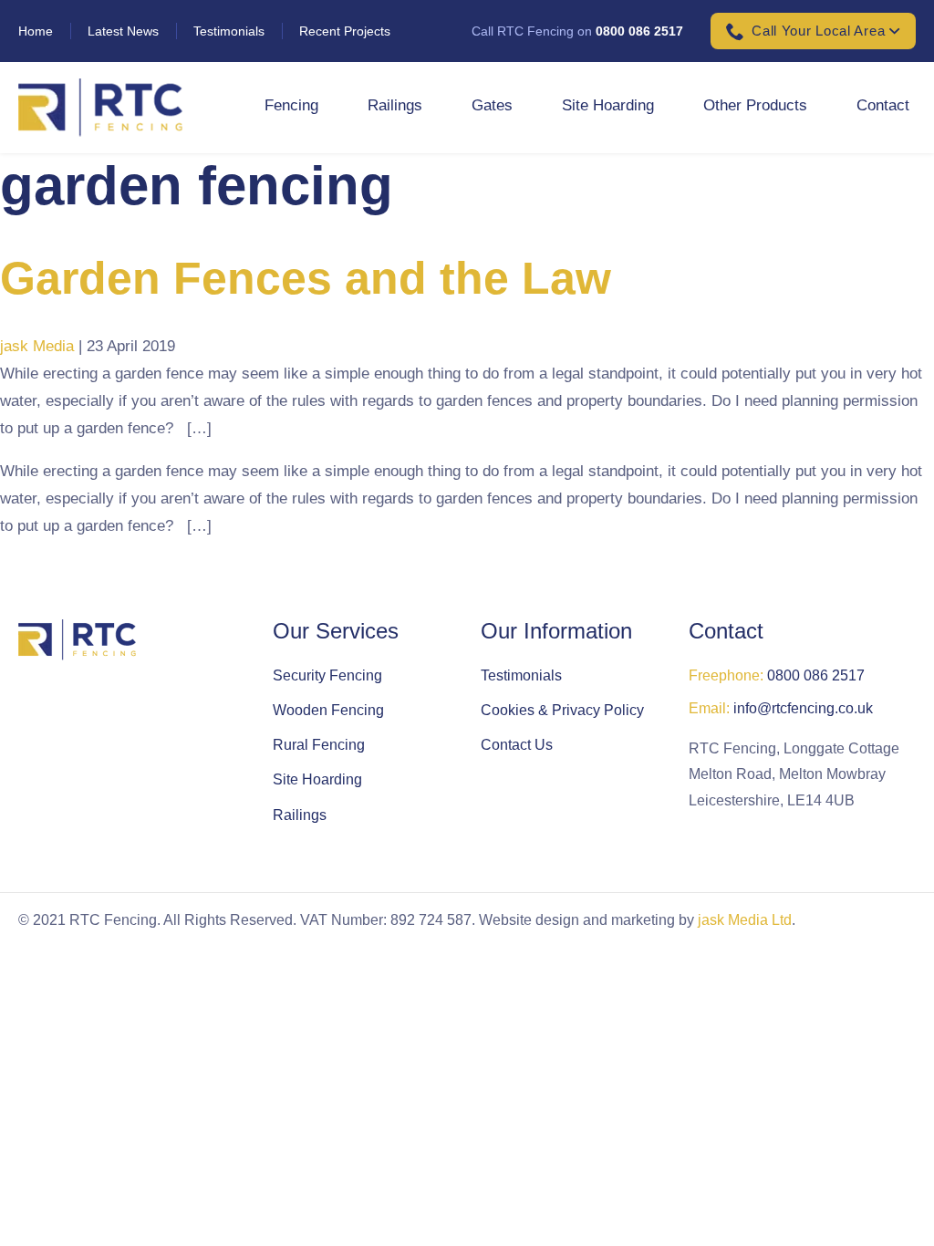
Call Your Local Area (818, 30)
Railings (395, 105)
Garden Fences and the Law (305, 278)
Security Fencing (327, 675)
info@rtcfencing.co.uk (803, 708)
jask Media (37, 346)
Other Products (755, 105)
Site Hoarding (608, 105)
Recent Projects (344, 31)
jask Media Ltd (745, 920)
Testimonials (229, 31)
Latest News (123, 31)
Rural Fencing (319, 745)
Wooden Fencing (328, 710)
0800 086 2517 (639, 31)
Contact (882, 105)
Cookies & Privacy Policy (562, 710)
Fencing (291, 105)
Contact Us (517, 745)
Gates (492, 105)
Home (35, 31)
